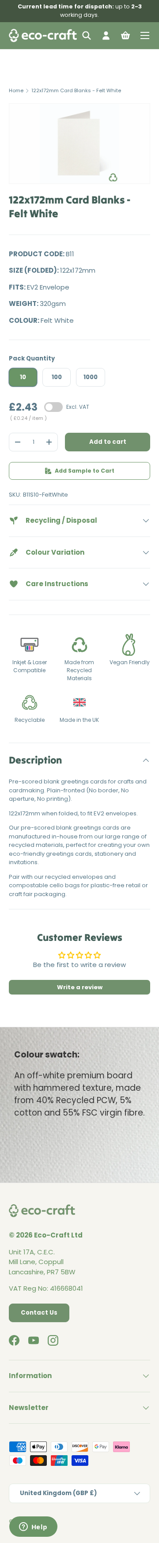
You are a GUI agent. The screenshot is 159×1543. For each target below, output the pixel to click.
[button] (125, 35)
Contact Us (39, 1312)
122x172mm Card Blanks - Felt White (76, 90)
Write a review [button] (79, 987)
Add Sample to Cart (84, 470)
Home (16, 90)
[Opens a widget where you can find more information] (33, 1527)
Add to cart (107, 442)
